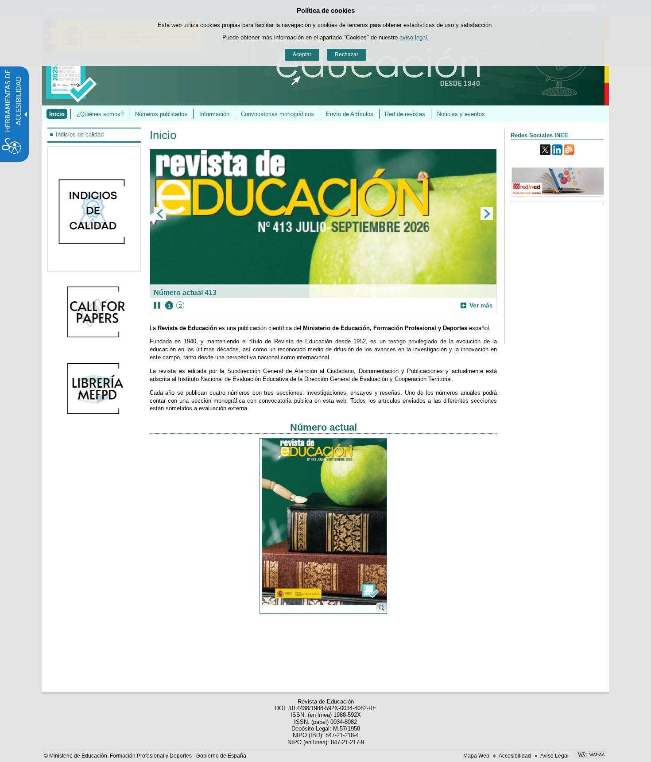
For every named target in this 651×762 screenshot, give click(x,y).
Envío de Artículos (349, 114)
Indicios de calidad (80, 134)
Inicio (57, 114)
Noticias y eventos (461, 114)
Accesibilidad (515, 756)
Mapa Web (476, 756)
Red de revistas (405, 114)
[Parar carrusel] (157, 305)
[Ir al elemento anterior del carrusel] (160, 213)
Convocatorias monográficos (277, 114)
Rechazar (346, 54)
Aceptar (302, 54)
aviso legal (413, 37)
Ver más (477, 305)
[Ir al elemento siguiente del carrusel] (486, 213)
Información (214, 114)
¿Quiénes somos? (100, 114)
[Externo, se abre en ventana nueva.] (94, 312)
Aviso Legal (554, 756)
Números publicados (161, 114)
